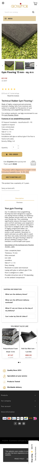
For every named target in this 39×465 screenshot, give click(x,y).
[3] (8, 89)
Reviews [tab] (20, 202)
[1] (3, 89)
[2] (5, 89)
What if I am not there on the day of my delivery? (19, 309)
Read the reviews (13, 96)
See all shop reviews (35, 454)
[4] (11, 89)
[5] (14, 89)
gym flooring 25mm (11, 115)
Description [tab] (19, 198)
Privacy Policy (19, 459)
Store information (8, 412)
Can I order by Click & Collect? (16, 316)
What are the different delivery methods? (17, 301)
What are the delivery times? (16, 294)
